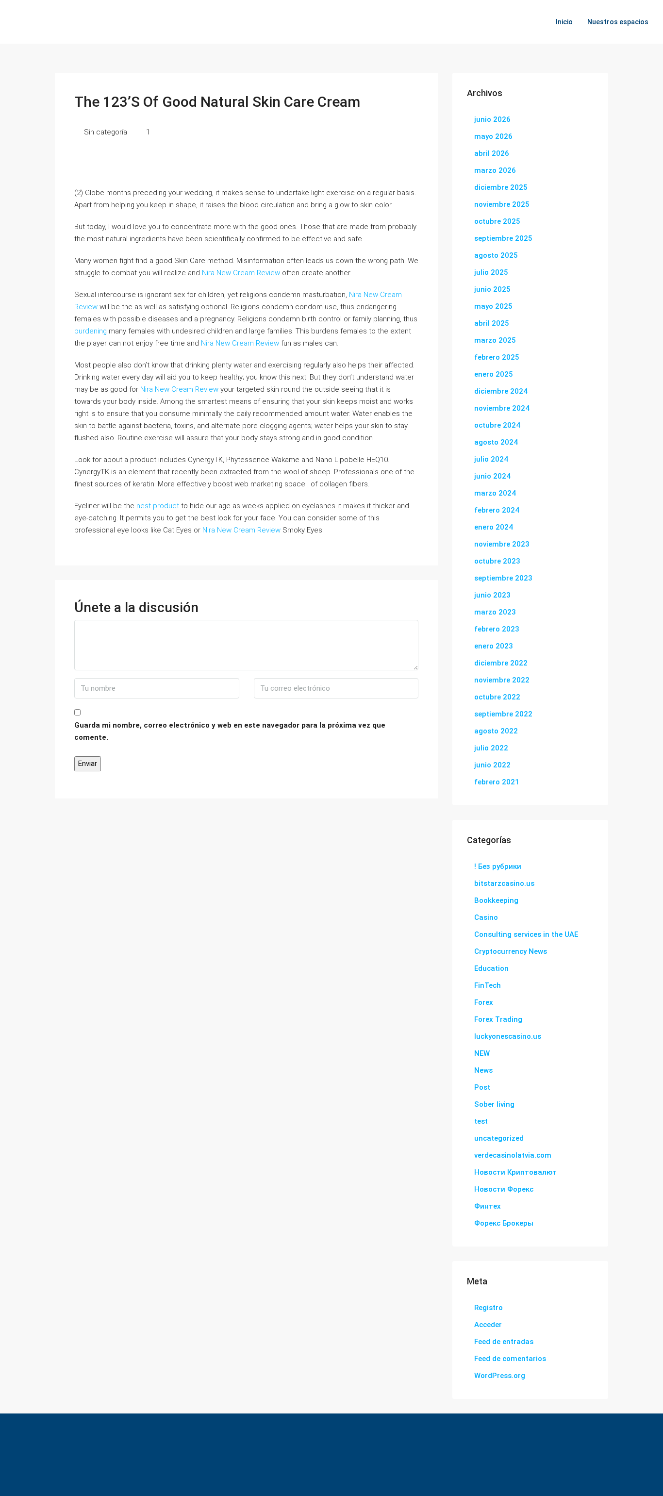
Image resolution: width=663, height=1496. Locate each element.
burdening (90, 331)
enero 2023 (493, 646)
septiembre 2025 (503, 238)
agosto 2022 (496, 731)
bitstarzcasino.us (504, 883)
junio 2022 (492, 765)
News (483, 1070)
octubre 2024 (497, 425)
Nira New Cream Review (241, 272)
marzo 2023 (495, 612)
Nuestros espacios (617, 22)
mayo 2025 (493, 306)
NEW (482, 1053)
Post (482, 1087)
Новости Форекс (503, 1189)
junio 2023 (492, 595)
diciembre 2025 (501, 187)
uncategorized (499, 1138)
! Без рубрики (497, 866)
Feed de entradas (503, 1341)
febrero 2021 (496, 782)
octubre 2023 (497, 561)
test (481, 1121)
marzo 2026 (495, 170)
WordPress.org (499, 1375)
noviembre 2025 (502, 204)
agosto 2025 (496, 255)
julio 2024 (491, 459)
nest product (157, 505)
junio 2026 (492, 119)
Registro (488, 1307)
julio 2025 (491, 272)
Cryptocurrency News (510, 951)
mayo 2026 (493, 136)
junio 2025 (492, 289)
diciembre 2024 (501, 391)
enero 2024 (493, 527)
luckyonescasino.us (507, 1036)
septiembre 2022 (503, 714)
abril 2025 (491, 323)
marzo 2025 (495, 340)
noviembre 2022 (502, 680)
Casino (486, 917)
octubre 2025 (497, 221)
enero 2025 (493, 374)
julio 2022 (491, 748)
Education (491, 968)
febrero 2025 (496, 357)
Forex (483, 1002)
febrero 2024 (496, 510)
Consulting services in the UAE (526, 934)
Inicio (564, 22)
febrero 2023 (496, 629)
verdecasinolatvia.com (512, 1155)
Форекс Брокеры (503, 1223)
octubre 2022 (497, 697)
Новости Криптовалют (515, 1172)
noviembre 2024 (502, 408)
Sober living (494, 1104)
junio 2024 (492, 476)
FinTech (487, 985)
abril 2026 (491, 153)
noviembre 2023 (502, 544)
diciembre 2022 (501, 663)
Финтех (487, 1206)
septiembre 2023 (503, 578)
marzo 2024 (495, 493)
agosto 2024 (496, 442)
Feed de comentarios (510, 1358)
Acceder (488, 1324)
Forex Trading (498, 1019)
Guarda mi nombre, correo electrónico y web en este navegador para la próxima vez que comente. (229, 731)
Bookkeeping (496, 900)
